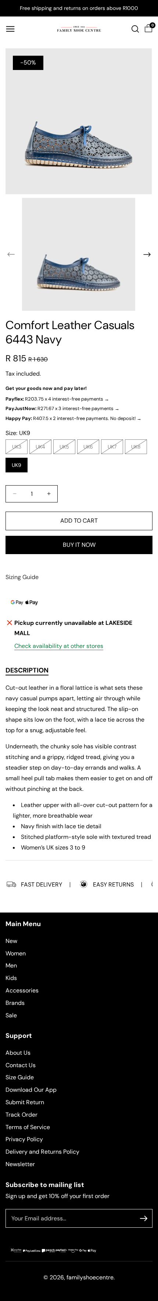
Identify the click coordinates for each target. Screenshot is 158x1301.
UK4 (42, 448)
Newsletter (20, 1164)
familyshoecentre (90, 1277)
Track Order (21, 1114)
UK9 (16, 465)
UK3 (18, 448)
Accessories (22, 990)
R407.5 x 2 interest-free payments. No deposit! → (73, 418)
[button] (10, 29)
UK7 (114, 448)
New (11, 941)
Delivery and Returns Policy (42, 1152)
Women (16, 953)
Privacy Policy (24, 1139)
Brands (15, 1003)
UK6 (90, 448)
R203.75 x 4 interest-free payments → (57, 399)
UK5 (66, 448)
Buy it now (79, 545)
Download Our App (31, 1090)
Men (11, 965)
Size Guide (20, 1077)
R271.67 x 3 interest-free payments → (62, 408)
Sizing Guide (22, 577)
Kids (11, 978)
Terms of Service (28, 1127)
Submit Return (25, 1102)
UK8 (137, 448)
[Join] (143, 1218)
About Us (18, 1053)
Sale (11, 1015)
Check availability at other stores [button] (58, 646)
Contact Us (21, 1065)
